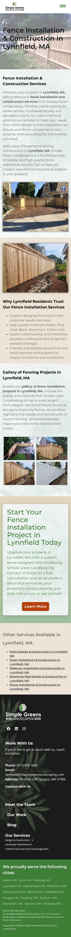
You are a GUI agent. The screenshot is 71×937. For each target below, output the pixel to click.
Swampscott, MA (14, 892)
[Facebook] (8, 728)
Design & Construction (17, 840)
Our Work (16, 814)
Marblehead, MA (34, 886)
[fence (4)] (51, 473)
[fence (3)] (19, 448)
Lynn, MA (25, 880)
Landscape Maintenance (18, 844)
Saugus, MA (11, 897)
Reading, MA (29, 897)
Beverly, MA (35, 892)
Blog (11, 825)
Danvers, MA (33, 903)
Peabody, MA (41, 880)
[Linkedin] (16, 728)
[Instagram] (24, 728)
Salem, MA (10, 880)
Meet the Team (20, 804)
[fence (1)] (51, 448)
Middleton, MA (57, 886)
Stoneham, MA (13, 903)
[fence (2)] (19, 473)
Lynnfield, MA (12, 886)
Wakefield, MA (54, 892)
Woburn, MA (48, 897)
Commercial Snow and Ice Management (26, 849)
